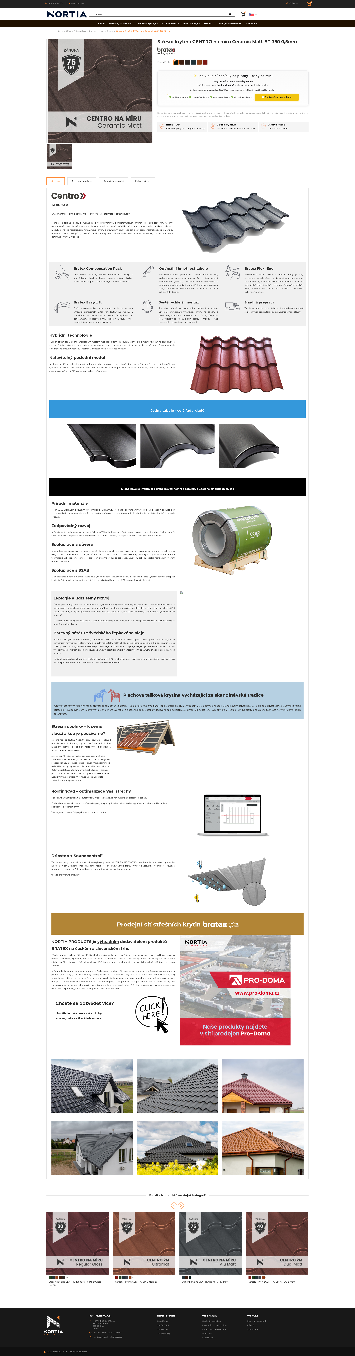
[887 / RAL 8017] (256, 1277)
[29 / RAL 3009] (259, 1277)
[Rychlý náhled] (107, 1283)
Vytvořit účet (253, 1329)
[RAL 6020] (53, 1277)
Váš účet (252, 1315)
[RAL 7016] (56, 1277)
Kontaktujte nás (77, 3)
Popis (57, 181)
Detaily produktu (83, 181)
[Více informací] (46, 1283)
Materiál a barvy (142, 181)
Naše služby (162, 1329)
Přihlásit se (252, 1325)
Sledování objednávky (257, 1321)
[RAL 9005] (123, 1277)
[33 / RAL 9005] (253, 1277)
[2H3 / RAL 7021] (263, 1277)
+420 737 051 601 (55, 3)
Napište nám (208, 1338)
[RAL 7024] (60, 1277)
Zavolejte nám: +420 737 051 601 (107, 1333)
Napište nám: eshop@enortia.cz (107, 1337)
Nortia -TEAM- (163, 1325)
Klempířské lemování (113, 181)
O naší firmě (162, 1321)
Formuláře (207, 1333)
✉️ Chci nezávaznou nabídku (277, 97)
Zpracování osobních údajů (214, 1325)
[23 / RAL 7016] (249, 1277)
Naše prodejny (163, 1333)
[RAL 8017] (120, 1277)
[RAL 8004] (63, 1277)
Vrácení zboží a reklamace (214, 1329)
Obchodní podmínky (211, 1321)
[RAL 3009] (50, 1277)
